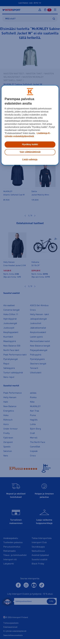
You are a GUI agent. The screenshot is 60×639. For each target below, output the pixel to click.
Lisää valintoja (29, 159)
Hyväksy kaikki (30, 144)
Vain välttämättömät (30, 152)
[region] (30, 125)
